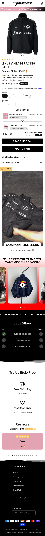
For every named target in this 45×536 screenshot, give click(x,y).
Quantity (5, 101)
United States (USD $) (21, 513)
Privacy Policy (17, 481)
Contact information (35, 532)
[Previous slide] (9, 455)
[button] (20, 307)
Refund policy (24, 529)
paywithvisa (14, 529)
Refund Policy (17, 490)
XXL (26, 96)
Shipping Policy (18, 477)
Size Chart (7, 169)
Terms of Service (18, 485)
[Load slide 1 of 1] (21, 55)
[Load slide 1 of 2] (24, 55)
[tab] (13, 455)
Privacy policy (35, 529)
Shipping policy (22, 532)
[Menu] (2, 3)
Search (15, 472)
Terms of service (11, 532)
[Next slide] (36, 455)
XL (18, 96)
